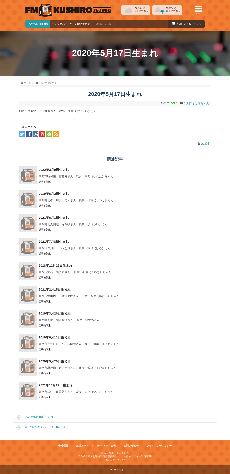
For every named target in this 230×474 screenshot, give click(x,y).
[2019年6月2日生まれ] (28, 199)
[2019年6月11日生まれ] (28, 343)
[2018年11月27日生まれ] (28, 271)
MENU (198, 14)
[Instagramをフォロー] (35, 134)
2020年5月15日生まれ (39, 416)
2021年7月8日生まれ (54, 241)
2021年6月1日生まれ (54, 217)
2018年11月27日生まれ (55, 265)
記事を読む (45, 181)
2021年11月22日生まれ (55, 385)
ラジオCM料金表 (106, 445)
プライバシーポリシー (159, 445)
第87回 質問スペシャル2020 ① (45, 427)
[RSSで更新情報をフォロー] (56, 134)
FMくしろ (68, 10)
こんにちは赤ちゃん (196, 103)
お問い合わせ (131, 445)
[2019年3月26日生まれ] (28, 319)
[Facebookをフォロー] (29, 134)
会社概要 (63, 445)
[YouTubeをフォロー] (42, 134)
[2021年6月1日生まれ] (28, 223)
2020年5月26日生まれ (55, 361)
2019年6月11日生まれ (55, 337)
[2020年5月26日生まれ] (28, 367)
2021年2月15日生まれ (55, 289)
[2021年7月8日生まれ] (28, 247)
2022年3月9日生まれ (54, 170)
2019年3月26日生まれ (55, 313)
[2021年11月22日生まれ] (28, 391)
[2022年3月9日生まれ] (28, 175)
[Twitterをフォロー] (22, 134)
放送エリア (82, 445)
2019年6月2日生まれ (54, 194)
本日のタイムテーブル (188, 23)
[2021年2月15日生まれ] (28, 295)
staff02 (205, 143)
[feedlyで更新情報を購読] (49, 134)
